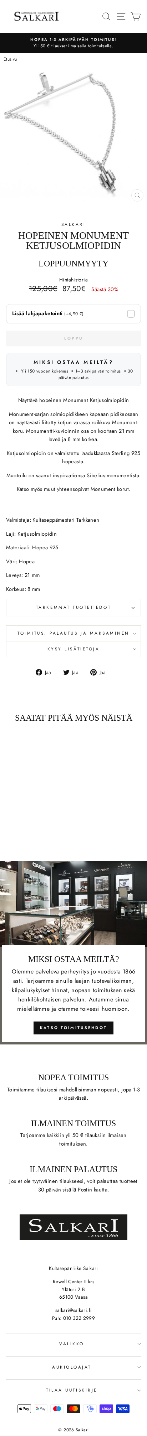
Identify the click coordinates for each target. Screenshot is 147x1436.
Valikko (71, 1344)
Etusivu (10, 59)
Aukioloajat (71, 1367)
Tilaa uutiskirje (71, 1390)
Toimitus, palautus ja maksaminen (73, 633)
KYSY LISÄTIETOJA (73, 649)
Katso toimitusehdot (73, 1027)
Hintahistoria (73, 280)
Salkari (73, 224)
